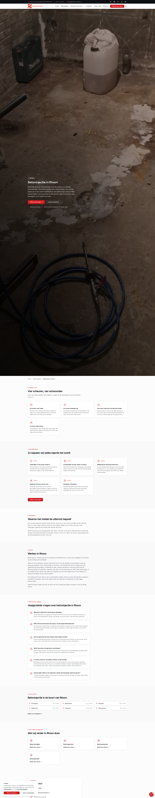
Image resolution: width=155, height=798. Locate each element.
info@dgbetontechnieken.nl (42, 792)
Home (57, 6)
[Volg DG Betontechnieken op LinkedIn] (114, 2)
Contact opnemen (53, 202)
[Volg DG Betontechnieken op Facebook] (110, 2)
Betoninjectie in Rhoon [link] (49, 379)
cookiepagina (7, 789)
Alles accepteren (11, 793)
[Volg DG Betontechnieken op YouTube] (125, 2)
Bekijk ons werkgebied (34, 713)
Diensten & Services (76, 6)
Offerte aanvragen (117, 6)
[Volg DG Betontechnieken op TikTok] (122, 2)
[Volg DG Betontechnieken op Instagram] (118, 2)
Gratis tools (97, 6)
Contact (105, 6)
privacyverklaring (22, 789)
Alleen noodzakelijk (28, 793)
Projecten (89, 6)
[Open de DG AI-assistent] (151, 794)
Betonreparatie (37, 379)
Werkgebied (64, 6)
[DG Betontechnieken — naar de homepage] (35, 6)
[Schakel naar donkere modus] (126, 6)
